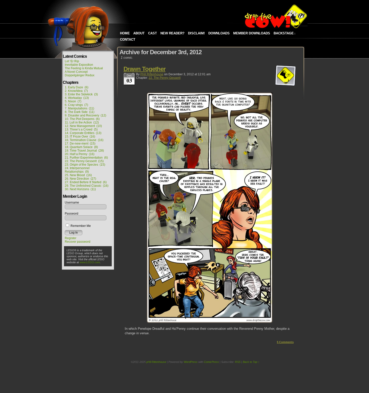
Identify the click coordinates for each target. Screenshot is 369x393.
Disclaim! (196, 33)
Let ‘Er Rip (72, 61)
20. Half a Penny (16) (79, 154)
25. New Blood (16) (78, 175)
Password (71, 213)
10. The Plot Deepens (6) (82, 119)
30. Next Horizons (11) (80, 189)
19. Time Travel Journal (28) (84, 150)
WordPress (191, 361)
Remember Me (80, 226)
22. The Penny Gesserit (164, 78)
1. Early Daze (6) (76, 87)
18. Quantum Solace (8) (81, 147)
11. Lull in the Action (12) (82, 122)
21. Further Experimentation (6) (86, 157)
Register (70, 238)
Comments (285, 342)
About (139, 33)
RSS (237, 361)
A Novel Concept (76, 72)
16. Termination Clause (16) (84, 140)
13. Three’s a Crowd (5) (81, 129)
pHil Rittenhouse (151, 74)
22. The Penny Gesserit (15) (84, 161)
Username (72, 202)
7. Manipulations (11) (79, 108)
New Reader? (172, 33)
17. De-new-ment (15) (80, 143)
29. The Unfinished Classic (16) (86, 185)
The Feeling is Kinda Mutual (84, 68)
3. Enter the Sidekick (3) (81, 94)
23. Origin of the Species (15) (85, 164)
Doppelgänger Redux (79, 75)
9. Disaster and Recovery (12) (85, 115)
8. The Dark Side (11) (79, 112)
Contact (127, 39)
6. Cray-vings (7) (76, 105)
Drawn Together (144, 69)
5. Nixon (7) (73, 101)
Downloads (219, 33)
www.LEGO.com (90, 262)
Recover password (77, 241)
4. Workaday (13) (77, 98)
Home (125, 33)
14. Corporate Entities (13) (83, 133)
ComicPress (211, 361)
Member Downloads (251, 33)
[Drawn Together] (209, 321)
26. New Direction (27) (80, 178)
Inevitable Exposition (79, 65)
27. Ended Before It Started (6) (86, 182)
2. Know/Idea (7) (76, 91)
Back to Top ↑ (251, 361)
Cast (152, 33)
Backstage (285, 33)
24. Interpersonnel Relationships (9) (77, 169)
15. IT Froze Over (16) (80, 136)
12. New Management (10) (83, 126)
